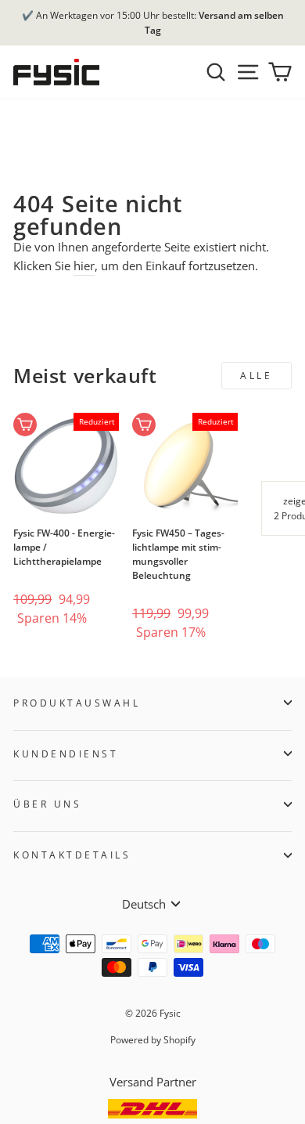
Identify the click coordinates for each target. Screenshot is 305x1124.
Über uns (47, 803)
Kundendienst (65, 753)
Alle (256, 375)
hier (84, 265)
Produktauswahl (76, 702)
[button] (38, 574)
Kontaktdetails (72, 854)
